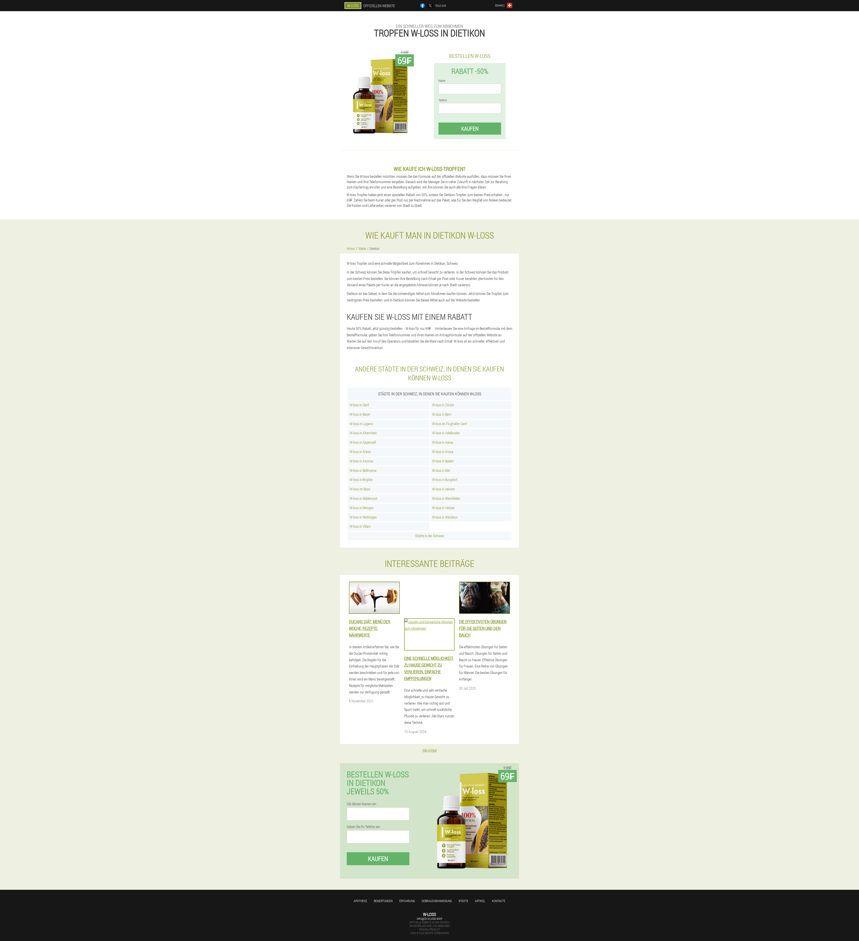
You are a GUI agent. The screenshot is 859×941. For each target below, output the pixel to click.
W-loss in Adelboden (446, 432)
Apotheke (360, 901)
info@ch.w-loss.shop (429, 918)
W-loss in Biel (441, 470)
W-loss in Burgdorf (444, 479)
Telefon (442, 100)
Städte (463, 901)
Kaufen (469, 128)
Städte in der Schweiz (429, 535)
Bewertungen (383, 901)
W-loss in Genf (359, 405)
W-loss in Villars (360, 526)
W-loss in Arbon (360, 451)
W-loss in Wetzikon (445, 517)
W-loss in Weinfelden (446, 498)
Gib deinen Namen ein (361, 804)
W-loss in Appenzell (363, 442)
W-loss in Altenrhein (363, 432)
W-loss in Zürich (443, 405)
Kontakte (498, 901)
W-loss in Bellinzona (363, 470)
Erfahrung (407, 901)
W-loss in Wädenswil (363, 498)
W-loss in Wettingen (363, 517)
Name (441, 80)
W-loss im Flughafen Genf (449, 423)
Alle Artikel (429, 750)
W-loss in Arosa (442, 451)
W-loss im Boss (360, 489)
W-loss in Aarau (442, 442)
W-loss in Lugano (361, 423)
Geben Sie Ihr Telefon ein (363, 827)
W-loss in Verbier (443, 507)
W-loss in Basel (360, 414)
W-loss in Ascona (361, 461)
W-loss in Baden (443, 461)
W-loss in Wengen (362, 507)
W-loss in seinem (443, 489)
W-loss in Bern (441, 414)
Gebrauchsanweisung (437, 901)
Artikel (480, 901)
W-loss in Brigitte (361, 479)
